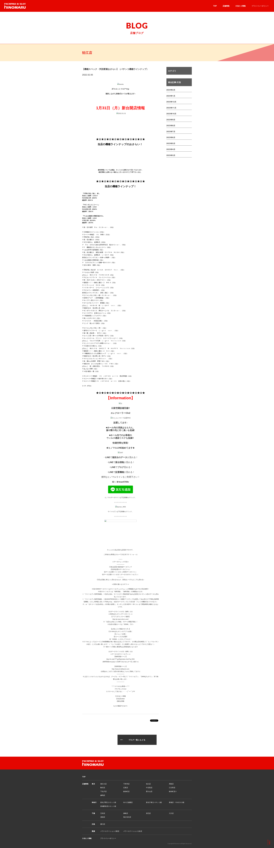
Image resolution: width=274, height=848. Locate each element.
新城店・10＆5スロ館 (176, 802)
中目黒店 (149, 787)
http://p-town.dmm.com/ (120, 619)
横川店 (102, 824)
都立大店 (103, 784)
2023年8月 (170, 125)
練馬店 (102, 795)
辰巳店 (148, 813)
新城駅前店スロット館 (108, 806)
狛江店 (148, 784)
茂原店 (102, 817)
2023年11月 (171, 107)
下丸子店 (103, 791)
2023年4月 (170, 149)
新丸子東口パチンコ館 (154, 802)
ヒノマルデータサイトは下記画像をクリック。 (120, 497)
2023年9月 (170, 119)
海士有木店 (127, 817)
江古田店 (172, 787)
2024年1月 (170, 96)
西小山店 (149, 791)
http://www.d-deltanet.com (120, 669)
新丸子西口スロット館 (108, 802)
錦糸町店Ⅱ (173, 791)
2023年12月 (171, 101)
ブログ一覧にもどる (137, 740)
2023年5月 (170, 143)
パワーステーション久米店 (132, 831)
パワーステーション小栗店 (109, 831)
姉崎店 (125, 813)
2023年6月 (170, 137)
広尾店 (125, 787)
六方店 (171, 813)
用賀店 (171, 784)
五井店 (102, 813)
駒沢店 (102, 787)
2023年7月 (170, 131)
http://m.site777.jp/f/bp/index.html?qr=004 (120, 659)
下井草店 (126, 784)
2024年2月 (170, 90)
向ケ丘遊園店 (128, 802)
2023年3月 (170, 155)
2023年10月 (171, 113)
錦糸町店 (126, 791)
